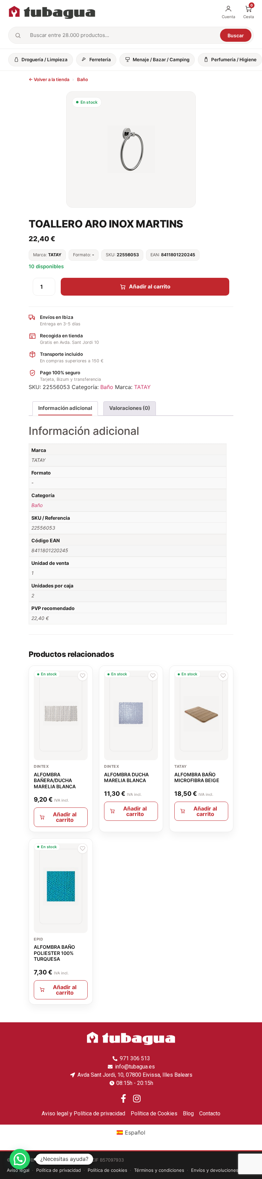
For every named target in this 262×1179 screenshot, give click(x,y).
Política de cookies (107, 1170)
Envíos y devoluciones (214, 1170)
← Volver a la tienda (49, 79)
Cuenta (228, 16)
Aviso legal (18, 1170)
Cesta (248, 12)
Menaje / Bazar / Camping (161, 59)
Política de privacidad (58, 1170)
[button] (82, 676)
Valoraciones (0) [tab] (129, 408)
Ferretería (100, 59)
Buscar (236, 35)
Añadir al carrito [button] (64, 817)
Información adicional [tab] (65, 408)
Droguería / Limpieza (44, 59)
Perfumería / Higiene (234, 59)
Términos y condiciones (159, 1170)
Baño (82, 79)
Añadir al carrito (150, 286)
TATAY (142, 387)
